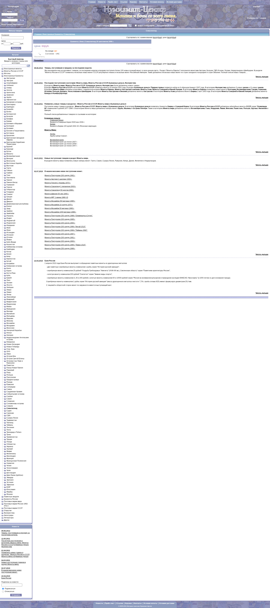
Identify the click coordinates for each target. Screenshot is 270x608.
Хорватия (10, 463)
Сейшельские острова (15, 394)
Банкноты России (11, 499)
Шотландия (11, 473)
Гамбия (9, 173)
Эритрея (10, 480)
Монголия (10, 328)
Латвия (9, 283)
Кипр (8, 256)
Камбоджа (10, 249)
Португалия (11, 377)
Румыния (10, 384)
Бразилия (10, 135)
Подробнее (38, 61)
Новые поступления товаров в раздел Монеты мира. (13, 563)
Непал (9, 333)
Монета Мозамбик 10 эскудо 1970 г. (59, 205)
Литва (8, 295)
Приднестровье (12, 380)
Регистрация (6, 25)
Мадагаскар (11, 304)
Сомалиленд (11, 408)
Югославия (10, 489)
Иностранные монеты (13, 69)
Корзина (133, 2)
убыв (159, 37)
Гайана (9, 170)
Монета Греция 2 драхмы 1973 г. (58, 183)
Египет (9, 206)
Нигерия (9, 335)
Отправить (16, 595)
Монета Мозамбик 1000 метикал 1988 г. (60, 212)
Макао (9, 307)
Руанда (9, 382)
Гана (8, 175)
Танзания (10, 427)
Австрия (9, 81)
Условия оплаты (157, 2)
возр (155, 37)
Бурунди (9, 149)
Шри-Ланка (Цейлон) (14, 475)
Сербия (9, 396)
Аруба (8, 97)
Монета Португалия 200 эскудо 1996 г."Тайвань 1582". (66, 230)
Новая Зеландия (13, 344)
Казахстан (10, 244)
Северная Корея (56, 120)
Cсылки (124, 2)
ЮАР (8, 487)
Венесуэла (10, 161)
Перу (8, 373)
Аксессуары (8, 515)
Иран (8, 230)
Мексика (9, 321)
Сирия (9, 399)
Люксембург (11, 297)
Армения (10, 95)
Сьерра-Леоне (12, 418)
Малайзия (10, 314)
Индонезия (10, 223)
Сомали (9, 406)
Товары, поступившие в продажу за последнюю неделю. (15, 534)
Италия (9, 237)
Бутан (8, 151)
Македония (10, 309)
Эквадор (9, 478)
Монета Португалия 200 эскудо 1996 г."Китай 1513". (65, 227)
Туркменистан (12, 437)
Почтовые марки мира (13, 501)
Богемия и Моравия (14, 124)
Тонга (8, 430)
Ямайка (9, 492)
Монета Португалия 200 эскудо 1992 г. (60, 176)
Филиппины (11, 454)
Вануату (9, 154)
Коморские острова (14, 266)
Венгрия (9, 159)
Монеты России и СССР (13, 71)
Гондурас (10, 192)
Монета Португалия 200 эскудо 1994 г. (60, 223)
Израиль (9, 216)
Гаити (8, 168)
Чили (8, 470)
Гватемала (10, 178)
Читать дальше (262, 77)
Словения (10, 401)
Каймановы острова (14, 247)
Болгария (10, 126)
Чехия (8, 466)
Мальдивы (10, 316)
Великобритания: (57, 140)
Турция (9, 439)
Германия (10, 185)
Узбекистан (11, 444)
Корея (8, 271)
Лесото (9, 285)
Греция (9, 197)
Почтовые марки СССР (13, 508)
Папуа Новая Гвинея (14, 368)
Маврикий (10, 299)
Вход (22, 20)
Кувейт (9, 278)
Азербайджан (11, 83)
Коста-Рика (10, 273)
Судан (9, 411)
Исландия (10, 233)
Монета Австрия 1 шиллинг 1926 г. (58, 179)
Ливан (8, 290)
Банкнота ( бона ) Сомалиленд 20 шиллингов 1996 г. (92, 42)
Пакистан (10, 365)
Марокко (9, 318)
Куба (8, 275)
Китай (8, 261)
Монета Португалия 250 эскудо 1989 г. (60, 249)
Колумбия (10, 264)
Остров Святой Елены (15, 359)
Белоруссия (11, 114)
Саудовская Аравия (14, 392)
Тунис (8, 435)
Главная (91, 2)
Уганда (9, 442)
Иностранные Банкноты (13, 76)
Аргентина (10, 93)
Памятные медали (11, 497)
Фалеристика (9, 513)
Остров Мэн (11, 356)
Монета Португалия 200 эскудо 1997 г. (60, 234)
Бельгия (9, 116)
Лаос (8, 280)
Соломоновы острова (15, 404)
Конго (8, 268)
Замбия (9, 211)
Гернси (9, 187)
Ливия (8, 292)
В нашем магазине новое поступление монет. (11, 571)
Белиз (8, 112)
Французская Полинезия (16, 461)
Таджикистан (11, 420)
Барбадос (10, 107)
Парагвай (10, 370)
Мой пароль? (18, 25)
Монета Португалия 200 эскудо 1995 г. (60, 219)
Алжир (9, 88)
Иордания (10, 225)
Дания (9, 199)
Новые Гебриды (12, 347)
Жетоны (7, 73)
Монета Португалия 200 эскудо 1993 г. (60, 241)
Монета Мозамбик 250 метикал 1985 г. (60, 201)
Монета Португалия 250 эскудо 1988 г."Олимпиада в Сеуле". (69, 216)
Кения (8, 254)
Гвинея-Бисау (11, 182)
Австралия (10, 78)
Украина (9, 447)
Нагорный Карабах (14, 330)
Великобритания (13, 156)
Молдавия (10, 326)
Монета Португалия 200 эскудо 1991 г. (60, 238)
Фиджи (9, 451)
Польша (9, 375)
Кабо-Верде (11, 242)
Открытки (8, 511)
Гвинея (9, 180)
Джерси (9, 201)
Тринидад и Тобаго (13, 432)
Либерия (10, 287)
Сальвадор (10, 387)
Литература (9, 518)
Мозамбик (10, 323)
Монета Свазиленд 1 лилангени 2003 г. (60, 186)
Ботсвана (10, 133)
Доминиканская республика (17, 204)
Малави (9, 311)
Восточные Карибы (14, 163)
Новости (101, 2)
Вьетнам (9, 166)
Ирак (8, 228)
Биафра (9, 119)
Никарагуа (10, 342)
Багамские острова (14, 102)
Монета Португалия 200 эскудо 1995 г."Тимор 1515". (65, 245)
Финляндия (11, 456)
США (8, 415)
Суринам (10, 413)
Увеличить (39, 56)
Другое (6, 520)
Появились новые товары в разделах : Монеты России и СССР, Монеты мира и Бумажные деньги (15, 554)
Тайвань (9, 425)
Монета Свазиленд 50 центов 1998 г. (59, 190)
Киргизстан (10, 259)
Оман (8, 354)
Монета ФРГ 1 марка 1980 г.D (56, 197)
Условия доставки (174, 2)
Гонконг (9, 194)
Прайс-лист (113, 2)
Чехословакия (12, 468)
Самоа (9, 389)
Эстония (9, 482)
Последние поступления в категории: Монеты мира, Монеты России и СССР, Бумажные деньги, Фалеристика (15, 544)
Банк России (6, 578)
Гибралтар (10, 190)
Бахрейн (9, 109)
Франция (10, 458)
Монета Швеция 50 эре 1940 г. (57, 194)
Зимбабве (10, 213)
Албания (10, 85)
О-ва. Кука (10, 349)
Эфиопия (10, 485)
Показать (16, 48)
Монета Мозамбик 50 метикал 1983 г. (59, 208)
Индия (9, 218)
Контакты (143, 2)
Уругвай (9, 449)
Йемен (9, 240)
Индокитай (10, 221)
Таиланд (9, 423)
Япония (9, 494)
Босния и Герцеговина (15, 131)
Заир (8, 209)
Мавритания (11, 302)
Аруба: (52, 134)
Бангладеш (10, 104)
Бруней (9, 147)
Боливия (9, 128)
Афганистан (11, 100)
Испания (10, 235)
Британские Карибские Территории (15, 143)
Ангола (9, 90)
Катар (8, 252)
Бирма (9, 121)
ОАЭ (8, 351)
